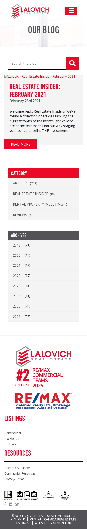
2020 (16, 255)
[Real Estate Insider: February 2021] (39, 76)
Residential (12, 438)
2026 (16, 316)
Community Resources (20, 473)
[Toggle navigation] (71, 11)
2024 (16, 296)
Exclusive (10, 444)
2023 (16, 286)
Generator (62, 523)
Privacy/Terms (14, 479)
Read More (20, 144)
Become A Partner (17, 468)
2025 (16, 306)
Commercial (12, 433)
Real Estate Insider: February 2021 (35, 90)
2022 (16, 275)
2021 (16, 265)
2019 (16, 245)
